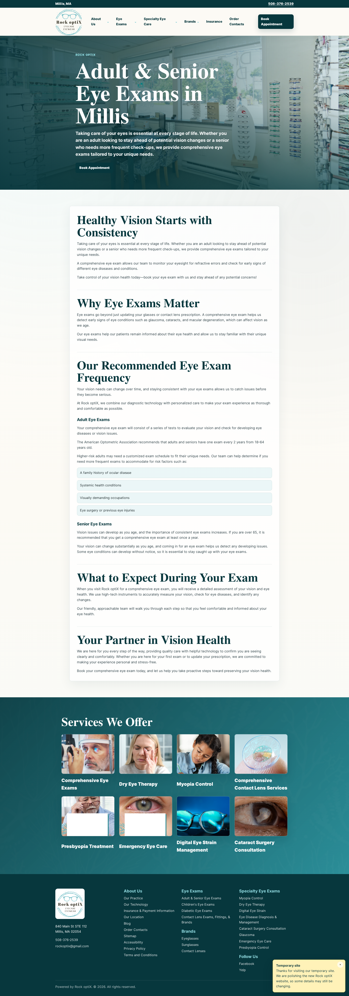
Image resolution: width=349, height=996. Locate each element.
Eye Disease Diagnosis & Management (258, 919)
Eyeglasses (190, 938)
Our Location (134, 917)
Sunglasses (190, 945)
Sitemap (130, 936)
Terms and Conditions (140, 955)
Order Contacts (236, 21)
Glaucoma (246, 935)
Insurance (214, 21)
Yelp (242, 970)
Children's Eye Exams (198, 904)
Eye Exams (121, 21)
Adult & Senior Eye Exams (201, 898)
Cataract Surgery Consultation (262, 928)
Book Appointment (271, 21)
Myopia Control (251, 898)
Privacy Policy (134, 948)
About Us (96, 21)
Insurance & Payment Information (149, 911)
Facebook (246, 964)
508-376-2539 (281, 4)
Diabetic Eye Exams (197, 911)
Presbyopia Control (254, 947)
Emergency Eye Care (255, 941)
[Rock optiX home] (68, 22)
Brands (190, 21)
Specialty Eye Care (155, 21)
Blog (127, 923)
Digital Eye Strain (252, 911)
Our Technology (136, 904)
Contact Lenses (193, 951)
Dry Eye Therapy (252, 904)
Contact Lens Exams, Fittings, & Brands (206, 919)
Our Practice (133, 898)
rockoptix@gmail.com (72, 946)
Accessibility (133, 942)
